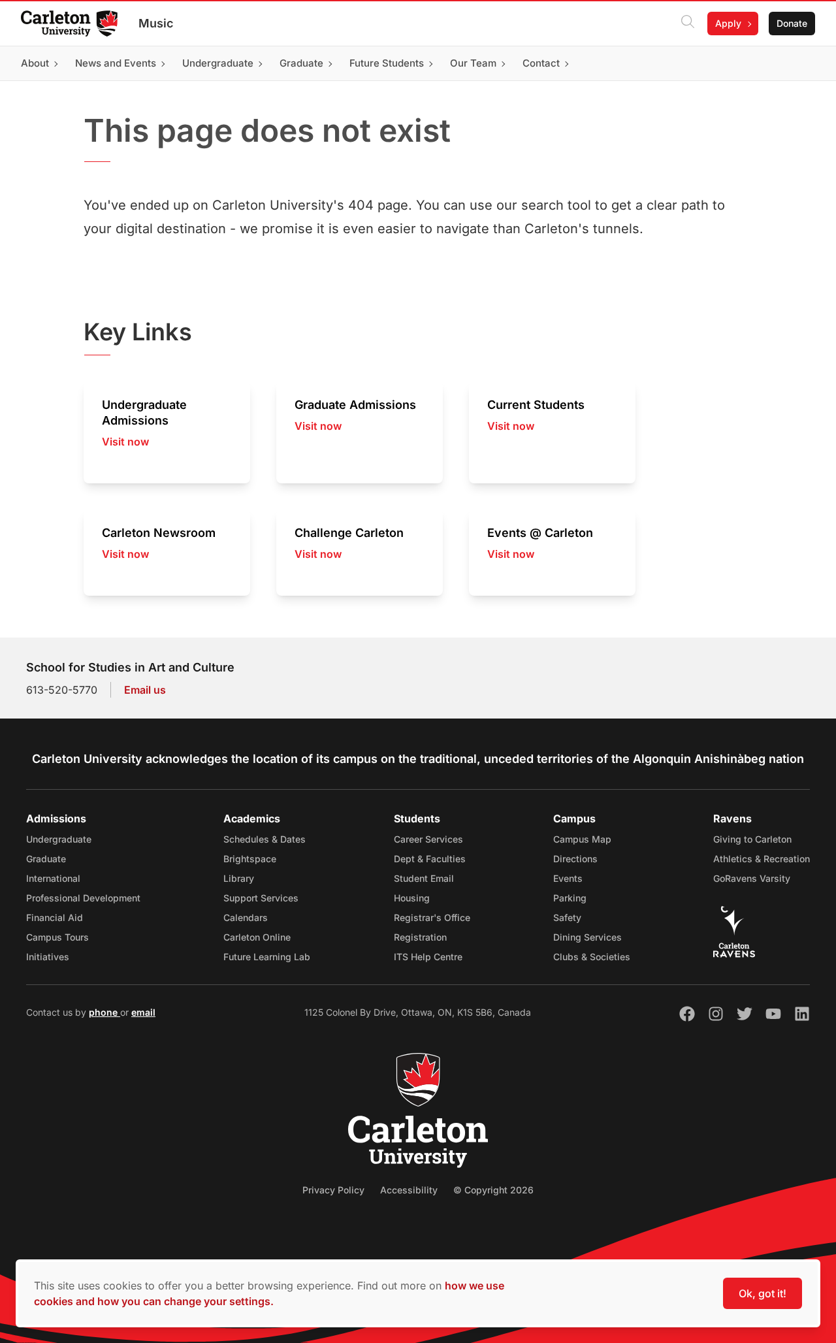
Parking (570, 897)
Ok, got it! (762, 1293)
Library (238, 878)
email (143, 1012)
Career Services (428, 839)
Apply (728, 23)
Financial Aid (54, 917)
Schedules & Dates (264, 839)
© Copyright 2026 (493, 1189)
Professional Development (83, 897)
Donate (792, 23)
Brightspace (249, 858)
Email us (145, 689)
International (53, 878)
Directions (575, 858)
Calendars (245, 917)
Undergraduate (58, 839)
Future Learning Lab (266, 956)
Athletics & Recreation (761, 858)
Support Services (260, 897)
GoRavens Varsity (751, 878)
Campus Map (582, 839)
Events (568, 878)
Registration (420, 937)
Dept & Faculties (430, 858)
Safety (567, 917)
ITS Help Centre (428, 956)
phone (104, 1012)
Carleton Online (257, 937)
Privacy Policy (333, 1189)
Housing (412, 897)
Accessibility (409, 1189)
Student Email (424, 878)
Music (155, 23)
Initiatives (47, 956)
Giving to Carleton (752, 839)
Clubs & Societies (591, 956)
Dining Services (587, 937)
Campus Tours (57, 937)
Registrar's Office (432, 917)
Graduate (46, 858)
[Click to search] (687, 23)
